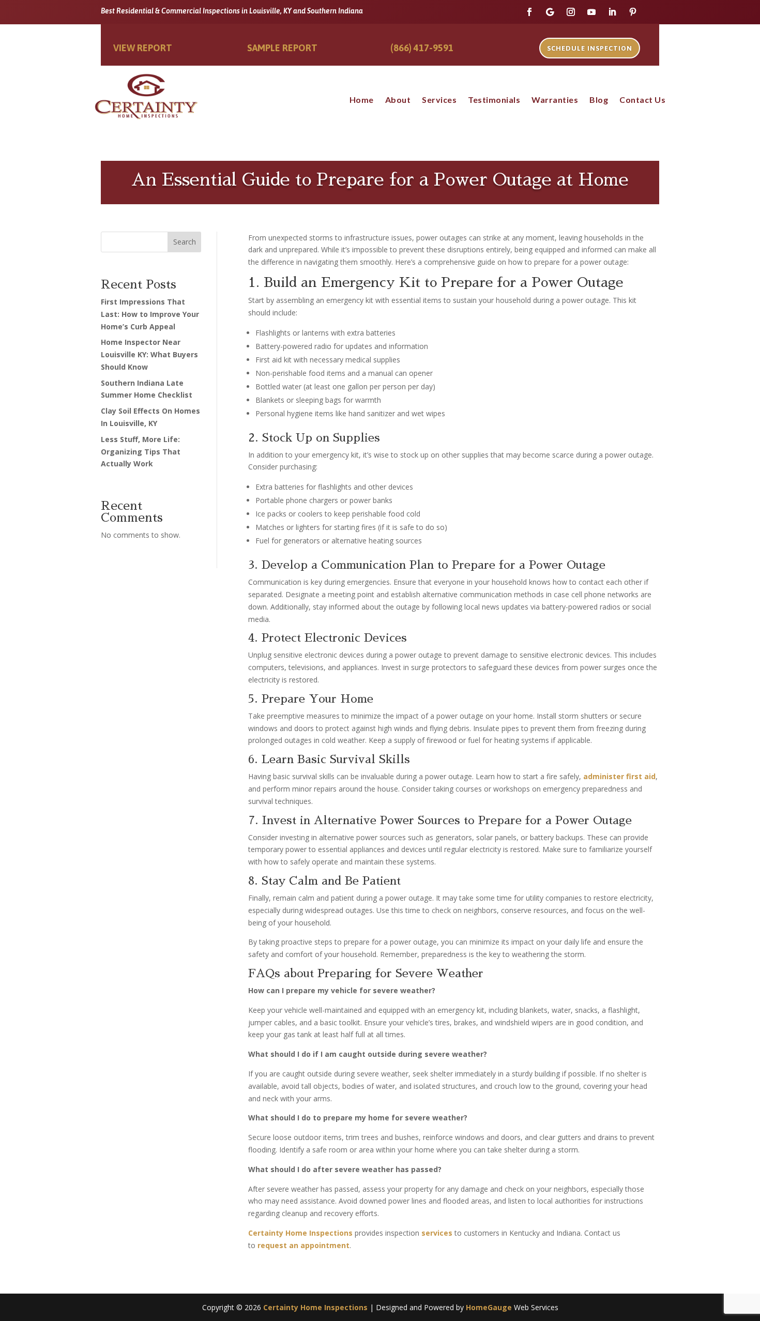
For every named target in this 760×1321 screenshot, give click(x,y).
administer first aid (619, 776)
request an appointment (303, 1245)
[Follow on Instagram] (571, 12)
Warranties (554, 100)
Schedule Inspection (589, 48)
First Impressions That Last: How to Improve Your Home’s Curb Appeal (150, 314)
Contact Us (642, 100)
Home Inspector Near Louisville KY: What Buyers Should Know (149, 354)
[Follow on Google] (550, 12)
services (436, 1233)
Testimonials (494, 100)
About (398, 100)
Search (184, 242)
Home (361, 100)
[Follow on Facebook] (529, 12)
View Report (142, 47)
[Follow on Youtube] (591, 12)
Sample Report (282, 47)
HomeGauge (489, 1307)
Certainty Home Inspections (300, 1233)
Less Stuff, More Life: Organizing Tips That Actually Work (140, 451)
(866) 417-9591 (421, 47)
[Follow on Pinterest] (633, 12)
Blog (598, 100)
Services (439, 100)
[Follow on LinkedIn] (612, 12)
